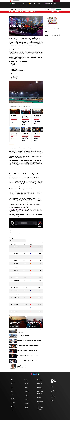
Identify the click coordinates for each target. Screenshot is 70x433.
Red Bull (25, 246)
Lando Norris (26, 396)
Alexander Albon (27, 380)
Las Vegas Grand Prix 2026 (40, 408)
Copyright (52, 401)
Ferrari (24, 250)
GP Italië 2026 (39, 397)
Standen (21, 11)
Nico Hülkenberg (27, 402)
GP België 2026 (40, 393)
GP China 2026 (40, 382)
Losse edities (53, 9)
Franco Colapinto (27, 390)
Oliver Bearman (26, 403)
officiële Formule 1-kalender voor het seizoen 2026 (18, 209)
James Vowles (13, 406)
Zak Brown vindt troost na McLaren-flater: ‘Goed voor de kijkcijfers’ (37, 136)
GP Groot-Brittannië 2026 (40, 392)
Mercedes (25, 256)
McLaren (25, 253)
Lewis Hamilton (26, 398)
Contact (52, 400)
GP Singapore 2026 (40, 401)
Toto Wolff (12, 410)
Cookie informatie (53, 396)
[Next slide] (59, 5)
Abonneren (58, 9)
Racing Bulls (25, 287)
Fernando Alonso (27, 388)
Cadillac (12, 384)
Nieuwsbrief (57, 11)
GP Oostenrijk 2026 (40, 390)
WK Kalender (17, 11)
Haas (24, 273)
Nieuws (12, 11)
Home (52, 383)
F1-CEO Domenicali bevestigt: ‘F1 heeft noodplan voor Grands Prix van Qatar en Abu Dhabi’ (25, 119)
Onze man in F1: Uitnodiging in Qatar (14, 135)
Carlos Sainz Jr (26, 384)
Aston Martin (25, 267)
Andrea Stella (12, 399)
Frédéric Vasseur (13, 403)
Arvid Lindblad (26, 383)
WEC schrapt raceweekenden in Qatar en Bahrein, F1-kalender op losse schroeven (14, 118)
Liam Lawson (26, 399)
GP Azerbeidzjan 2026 (40, 400)
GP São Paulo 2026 (40, 406)
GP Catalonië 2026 (40, 388)
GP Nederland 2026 (40, 396)
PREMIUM (35, 11)
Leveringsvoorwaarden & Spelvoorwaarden (54, 393)
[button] (56, 1)
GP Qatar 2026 (40, 409)
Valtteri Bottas (26, 408)
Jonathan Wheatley (13, 407)
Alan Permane (13, 398)
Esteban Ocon (26, 387)
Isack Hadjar (26, 394)
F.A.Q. (52, 386)
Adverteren (52, 390)
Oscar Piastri (26, 404)
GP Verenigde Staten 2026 (40, 403)
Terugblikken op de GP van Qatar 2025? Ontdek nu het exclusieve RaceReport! (25, 204)
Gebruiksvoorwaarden (54, 391)
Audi (24, 270)
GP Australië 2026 (40, 380)
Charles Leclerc (26, 386)
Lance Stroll (26, 395)
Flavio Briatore (13, 402)
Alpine (24, 260)
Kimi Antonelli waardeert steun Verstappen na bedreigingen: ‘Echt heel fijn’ (25, 136)
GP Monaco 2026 (40, 387)
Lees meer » (12, 122)
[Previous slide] (9, 5)
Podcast (31, 11)
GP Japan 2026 (40, 383)
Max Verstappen (26, 11)
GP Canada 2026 (40, 386)
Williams (25, 294)
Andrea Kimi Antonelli (27, 382)
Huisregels (52, 387)
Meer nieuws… (11, 144)
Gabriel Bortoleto (27, 391)
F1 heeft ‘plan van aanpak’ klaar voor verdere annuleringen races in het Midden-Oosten (37, 118)
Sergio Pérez (26, 407)
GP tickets (52, 11)
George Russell (26, 392)
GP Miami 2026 (40, 384)
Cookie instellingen (53, 397)
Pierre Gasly (26, 406)
